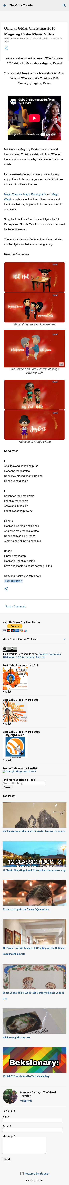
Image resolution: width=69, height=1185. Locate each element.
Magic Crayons (13, 194)
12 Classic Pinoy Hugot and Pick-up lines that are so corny (34, 870)
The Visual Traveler (21, 5)
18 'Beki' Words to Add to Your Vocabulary (26, 1076)
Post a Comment (15, 606)
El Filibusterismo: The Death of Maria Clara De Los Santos (34, 831)
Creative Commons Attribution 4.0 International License (32, 656)
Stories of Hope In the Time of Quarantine (26, 909)
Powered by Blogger (36, 1173)
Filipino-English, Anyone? (16, 1037)
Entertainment (13, 581)
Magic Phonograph (34, 194)
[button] (6, 48)
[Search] (64, 5)
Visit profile (26, 1100)
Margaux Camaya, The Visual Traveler (38, 1094)
